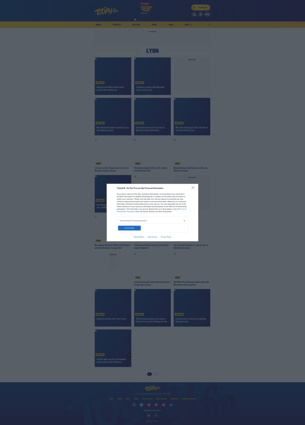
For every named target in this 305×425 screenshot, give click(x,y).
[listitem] (152, 220)
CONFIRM (129, 228)
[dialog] (152, 212)
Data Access (152, 237)
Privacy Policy (166, 237)
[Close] (193, 188)
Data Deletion (139, 237)
